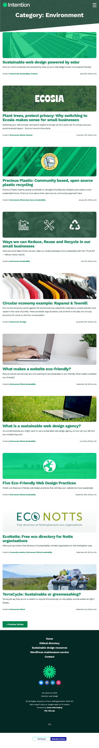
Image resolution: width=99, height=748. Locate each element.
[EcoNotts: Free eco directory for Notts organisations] (49, 519)
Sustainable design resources (49, 647)
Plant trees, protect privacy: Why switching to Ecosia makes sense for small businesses (45, 117)
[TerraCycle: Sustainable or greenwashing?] (49, 577)
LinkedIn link (52, 682)
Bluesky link (41, 682)
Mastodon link (47, 682)
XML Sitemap (49, 711)
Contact (49, 656)
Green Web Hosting (54, 708)
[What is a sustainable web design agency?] (49, 409)
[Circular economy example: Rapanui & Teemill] (49, 286)
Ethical (22, 135)
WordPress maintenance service (49, 652)
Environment (14, 74)
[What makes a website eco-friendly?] (49, 349)
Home (49, 638)
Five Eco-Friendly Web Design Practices (39, 483)
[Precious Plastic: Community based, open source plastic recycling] (49, 161)
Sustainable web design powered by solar (41, 62)
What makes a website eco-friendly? (37, 369)
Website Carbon (58, 739)
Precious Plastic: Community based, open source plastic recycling (48, 182)
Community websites (18, 552)
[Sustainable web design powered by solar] (49, 45)
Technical (34, 74)
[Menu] (94, 5)
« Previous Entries (15, 624)
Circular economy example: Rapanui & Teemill (45, 303)
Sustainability (25, 74)
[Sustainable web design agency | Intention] (16, 4)
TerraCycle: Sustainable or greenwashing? (42, 594)
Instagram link (58, 682)
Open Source (30, 200)
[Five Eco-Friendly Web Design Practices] (49, 466)
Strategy (23, 322)
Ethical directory (49, 643)
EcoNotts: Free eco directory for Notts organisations (38, 538)
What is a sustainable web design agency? (42, 426)
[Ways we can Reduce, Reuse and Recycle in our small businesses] (49, 225)
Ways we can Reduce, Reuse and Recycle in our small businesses (46, 243)
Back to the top (49, 724)
